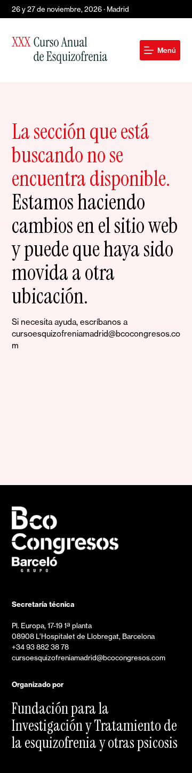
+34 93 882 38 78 (40, 647)
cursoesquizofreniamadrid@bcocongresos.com (88, 657)
